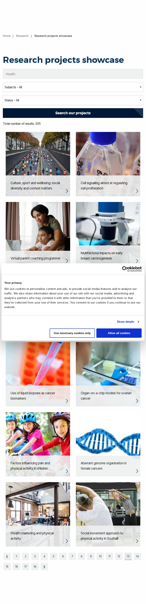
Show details (125, 321)
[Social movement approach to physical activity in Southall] (108, 514)
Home (7, 36)
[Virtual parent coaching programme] (38, 234)
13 (128, 556)
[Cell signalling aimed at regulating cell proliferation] (108, 164)
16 (16, 566)
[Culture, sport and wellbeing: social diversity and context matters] (38, 164)
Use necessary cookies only (72, 333)
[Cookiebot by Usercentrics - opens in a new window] (125, 269)
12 (119, 556)
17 (25, 566)
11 (109, 556)
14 (137, 556)
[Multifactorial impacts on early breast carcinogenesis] (108, 234)
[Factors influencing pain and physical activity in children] (38, 444)
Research (22, 36)
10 (100, 556)
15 (7, 566)
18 (35, 566)
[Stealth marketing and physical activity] (38, 514)
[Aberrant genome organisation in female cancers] (108, 444)
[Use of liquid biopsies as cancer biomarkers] (38, 374)
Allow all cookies (119, 333)
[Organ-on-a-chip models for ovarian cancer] (108, 374)
